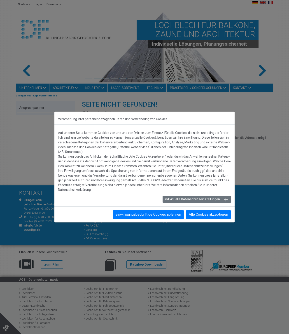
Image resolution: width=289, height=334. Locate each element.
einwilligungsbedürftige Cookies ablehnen (148, 214)
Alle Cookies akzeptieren (208, 214)
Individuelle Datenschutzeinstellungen (192, 199)
